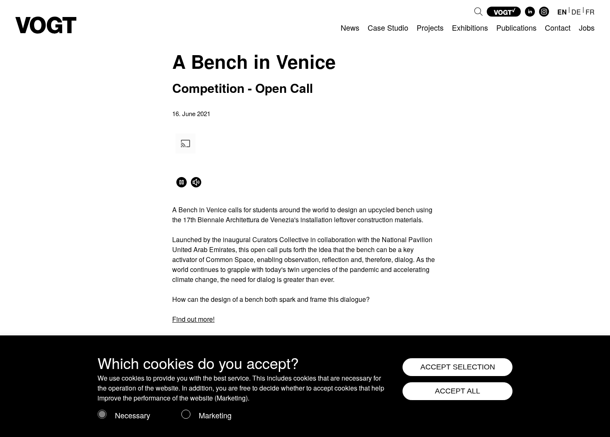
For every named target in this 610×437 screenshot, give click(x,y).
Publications (516, 27)
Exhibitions (470, 27)
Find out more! (193, 319)
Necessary (132, 415)
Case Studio (388, 27)
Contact (558, 27)
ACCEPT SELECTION (457, 367)
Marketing (215, 415)
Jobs (587, 27)
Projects (430, 27)
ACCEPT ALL (457, 391)
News (350, 27)
